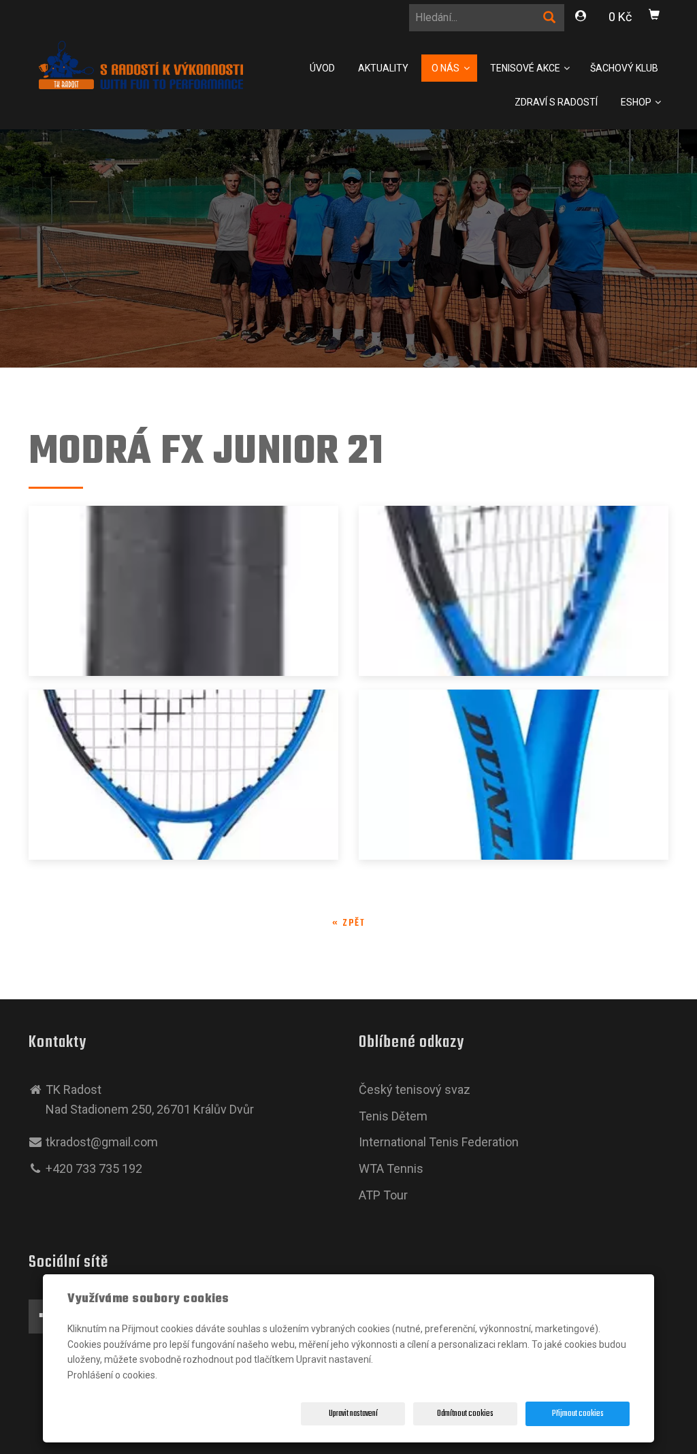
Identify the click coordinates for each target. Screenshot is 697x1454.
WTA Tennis (391, 1168)
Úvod (322, 68)
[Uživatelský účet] (581, 18)
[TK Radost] (141, 63)
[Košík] (654, 17)
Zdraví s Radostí (556, 102)
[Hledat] (549, 20)
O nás (446, 68)
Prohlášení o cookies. (112, 1375)
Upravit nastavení (353, 1414)
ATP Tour (383, 1195)
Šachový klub (624, 68)
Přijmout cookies (578, 1414)
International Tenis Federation (439, 1142)
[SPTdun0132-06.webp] (183, 591)
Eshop (637, 102)
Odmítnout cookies (465, 1414)
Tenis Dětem (393, 1116)
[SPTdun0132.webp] (513, 591)
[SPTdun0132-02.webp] (513, 775)
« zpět (349, 923)
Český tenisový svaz (414, 1089)
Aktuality (383, 68)
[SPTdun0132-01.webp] (183, 775)
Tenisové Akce (526, 68)
